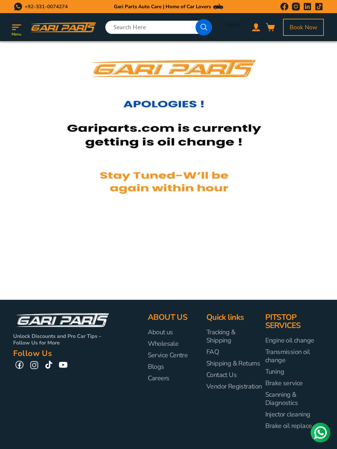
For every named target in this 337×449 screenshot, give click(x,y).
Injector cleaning (287, 414)
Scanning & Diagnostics (281, 398)
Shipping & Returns (233, 363)
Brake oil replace (288, 425)
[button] (16, 27)
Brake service (284, 383)
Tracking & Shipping (220, 336)
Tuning (274, 371)
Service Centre (168, 355)
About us (160, 332)
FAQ (212, 351)
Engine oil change (289, 340)
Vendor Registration (234, 386)
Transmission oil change (287, 356)
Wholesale (163, 343)
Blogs (156, 366)
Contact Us (221, 374)
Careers (158, 378)
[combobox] (158, 27)
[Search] (203, 27)
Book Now (303, 27)
